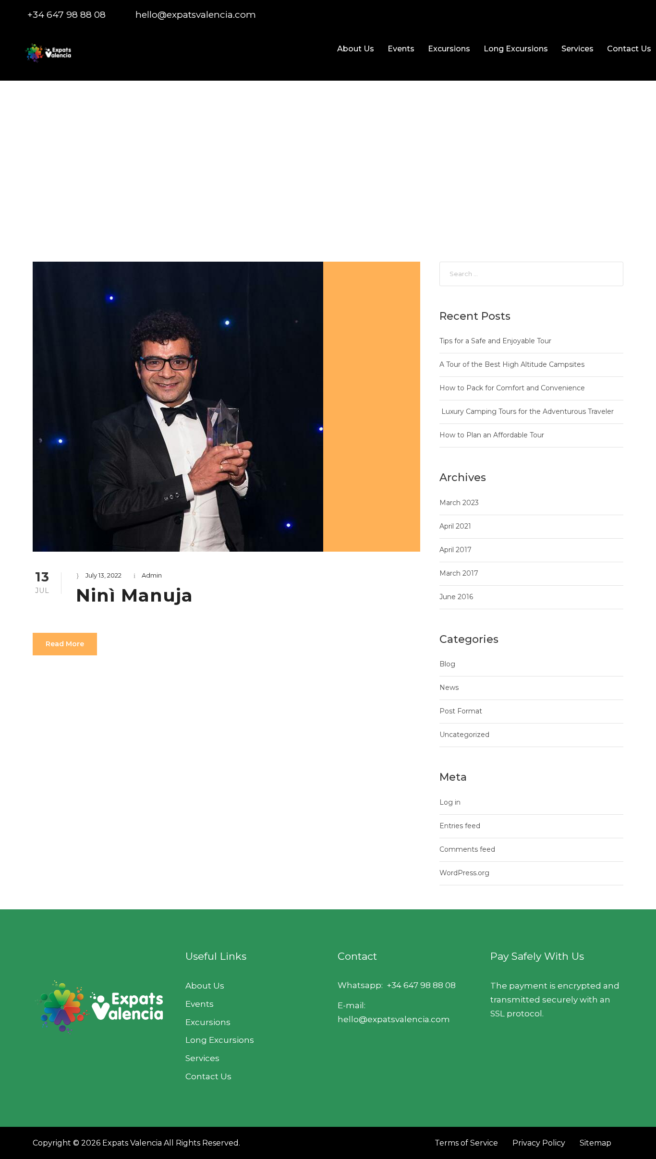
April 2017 (455, 549)
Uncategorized (464, 734)
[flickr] (603, 14)
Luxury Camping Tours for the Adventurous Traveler (526, 411)
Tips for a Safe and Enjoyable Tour (495, 341)
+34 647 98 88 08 (66, 14)
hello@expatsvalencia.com (195, 14)
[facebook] (586, 14)
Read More (65, 644)
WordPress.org (464, 873)
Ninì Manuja (134, 595)
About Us (355, 48)
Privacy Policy (538, 1142)
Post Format (460, 711)
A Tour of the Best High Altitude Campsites (511, 364)
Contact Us (629, 48)
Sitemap (595, 1142)
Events (401, 48)
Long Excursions (516, 48)
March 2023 (459, 502)
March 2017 (458, 573)
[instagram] (638, 14)
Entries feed (459, 825)
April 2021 (455, 526)
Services (577, 48)
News (449, 687)
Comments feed (467, 849)
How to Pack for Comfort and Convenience (512, 388)
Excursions (449, 48)
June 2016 (456, 596)
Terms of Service (466, 1142)
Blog (447, 664)
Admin (152, 575)
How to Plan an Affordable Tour (491, 435)
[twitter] (620, 14)
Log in (450, 802)
